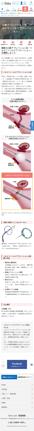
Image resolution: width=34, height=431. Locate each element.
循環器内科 (13, 13)
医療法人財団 (17, 416)
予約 (25, 4)
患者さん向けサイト (9, 377)
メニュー (31, 4)
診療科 (6, 13)
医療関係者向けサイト (25, 377)
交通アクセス (30, 418)
